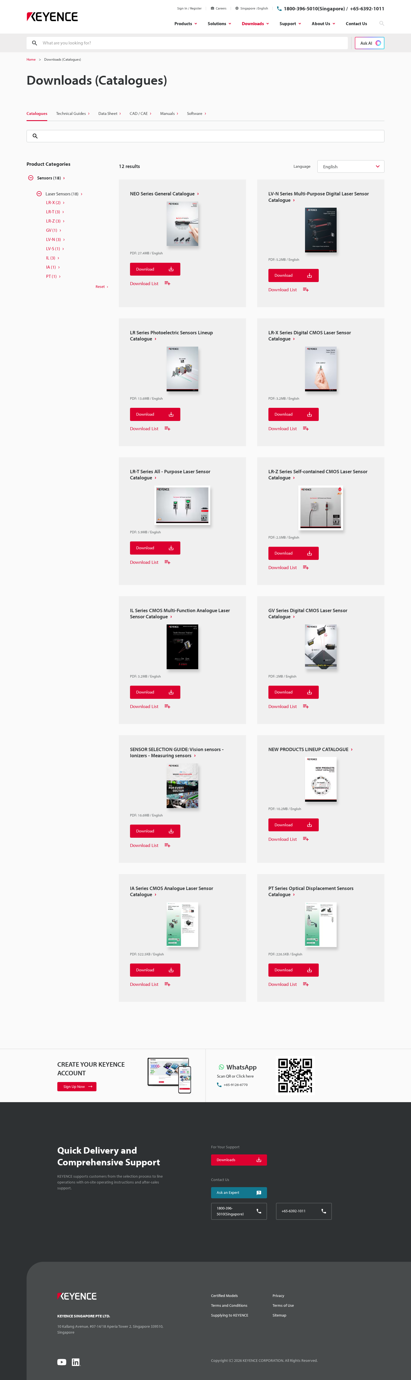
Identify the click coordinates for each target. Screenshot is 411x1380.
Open (31, 178)
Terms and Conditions (229, 1305)
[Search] (33, 136)
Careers (221, 8)
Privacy (278, 1295)
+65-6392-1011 (366, 8)
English (330, 166)
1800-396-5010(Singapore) (314, 8)
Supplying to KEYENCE (229, 1315)
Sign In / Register (189, 8)
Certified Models (224, 1295)
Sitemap (279, 1315)
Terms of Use (283, 1305)
